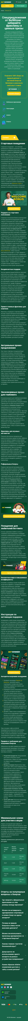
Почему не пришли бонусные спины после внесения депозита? (11, 925)
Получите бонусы (14, 93)
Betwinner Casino (17, 183)
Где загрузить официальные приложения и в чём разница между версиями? (13, 902)
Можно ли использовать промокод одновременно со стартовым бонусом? (13, 936)
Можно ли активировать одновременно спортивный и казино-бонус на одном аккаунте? (12, 914)
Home (2, 10)
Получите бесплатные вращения (14, 516)
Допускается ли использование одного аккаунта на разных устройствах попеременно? (12, 955)
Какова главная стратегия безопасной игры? (12, 945)
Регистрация (20, 6)
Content (6, 138)
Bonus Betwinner (5, 250)
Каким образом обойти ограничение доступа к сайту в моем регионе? (11, 967)
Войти (7, 6)
